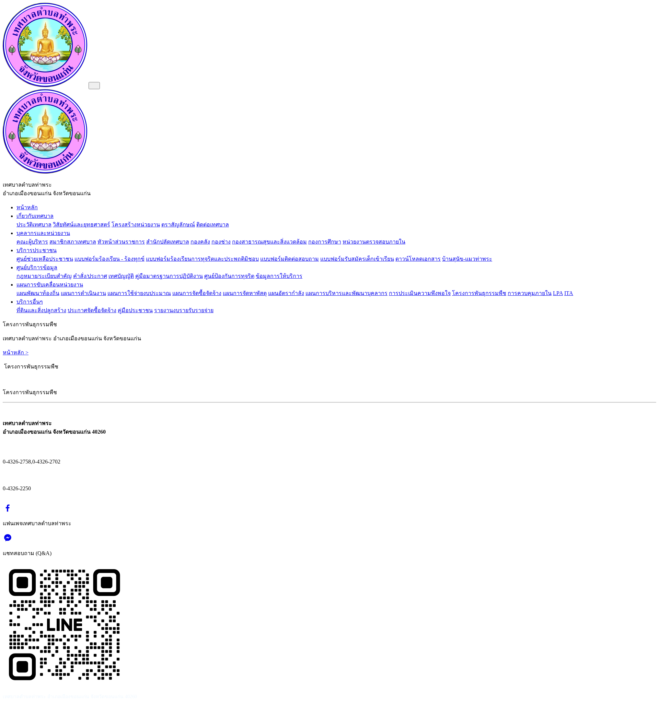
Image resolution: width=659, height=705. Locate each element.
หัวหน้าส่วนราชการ (121, 242)
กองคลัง (200, 242)
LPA (558, 293)
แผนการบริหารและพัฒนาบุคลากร (346, 293)
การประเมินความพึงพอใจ (420, 293)
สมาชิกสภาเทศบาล (72, 242)
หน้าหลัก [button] (27, 207)
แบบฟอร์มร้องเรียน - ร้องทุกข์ (109, 259)
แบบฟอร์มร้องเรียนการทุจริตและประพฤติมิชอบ (202, 259)
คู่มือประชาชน (135, 310)
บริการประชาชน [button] (36, 250)
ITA (568, 293)
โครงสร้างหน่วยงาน (136, 224)
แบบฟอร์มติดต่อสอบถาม (289, 259)
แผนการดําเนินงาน (83, 293)
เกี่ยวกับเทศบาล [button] (35, 216)
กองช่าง (221, 242)
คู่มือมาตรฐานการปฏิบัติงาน (169, 276)
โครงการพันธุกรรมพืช (479, 293)
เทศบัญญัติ (121, 276)
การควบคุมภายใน (530, 293)
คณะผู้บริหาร (32, 242)
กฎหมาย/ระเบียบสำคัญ (44, 276)
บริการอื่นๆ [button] (29, 302)
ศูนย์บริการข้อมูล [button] (36, 267)
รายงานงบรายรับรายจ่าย (183, 310)
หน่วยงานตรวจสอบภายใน (374, 242)
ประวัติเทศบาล (33, 224)
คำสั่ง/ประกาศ (90, 276)
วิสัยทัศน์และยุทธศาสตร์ (81, 224)
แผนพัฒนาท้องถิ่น (37, 293)
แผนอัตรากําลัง (286, 293)
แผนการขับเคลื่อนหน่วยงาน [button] (49, 284)
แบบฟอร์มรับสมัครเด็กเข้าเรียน (357, 259)
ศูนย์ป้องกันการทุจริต (229, 276)
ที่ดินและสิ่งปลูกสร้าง (41, 310)
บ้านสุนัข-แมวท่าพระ (467, 259)
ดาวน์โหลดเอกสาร (418, 259)
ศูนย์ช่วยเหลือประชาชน (44, 259)
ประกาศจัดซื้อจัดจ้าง (92, 310)
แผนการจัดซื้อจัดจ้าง (196, 293)
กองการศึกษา (324, 242)
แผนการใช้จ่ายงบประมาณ (139, 293)
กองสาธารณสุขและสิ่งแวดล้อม (269, 242)
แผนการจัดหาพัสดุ (245, 293)
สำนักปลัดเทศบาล (167, 242)
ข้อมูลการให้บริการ (279, 276)
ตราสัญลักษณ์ (178, 224)
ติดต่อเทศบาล (212, 224)
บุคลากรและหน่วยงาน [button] (43, 233)
